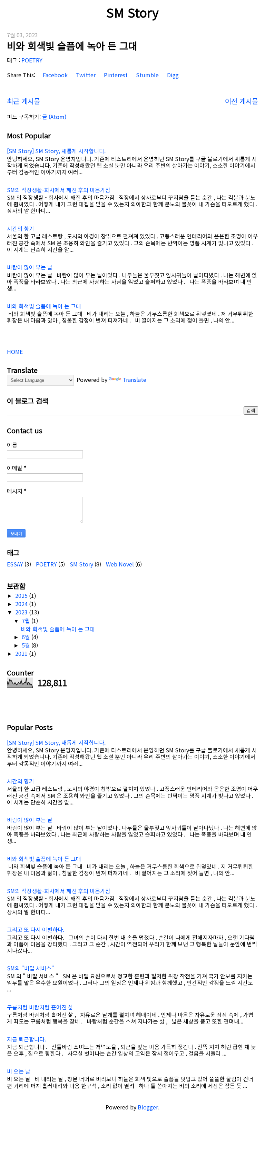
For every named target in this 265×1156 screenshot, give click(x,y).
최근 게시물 (23, 101)
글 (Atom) (54, 116)
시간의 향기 (20, 228)
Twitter (85, 75)
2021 (22, 653)
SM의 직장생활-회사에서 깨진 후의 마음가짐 (58, 190)
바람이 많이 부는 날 (29, 267)
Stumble (147, 75)
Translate (134, 379)
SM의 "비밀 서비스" (30, 968)
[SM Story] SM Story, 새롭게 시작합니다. (56, 151)
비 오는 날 (18, 1071)
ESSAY (15, 564)
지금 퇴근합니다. (26, 1039)
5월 (26, 645)
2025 (22, 595)
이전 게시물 (241, 101)
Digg (172, 75)
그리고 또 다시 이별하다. (35, 929)
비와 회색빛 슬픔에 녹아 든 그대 (72, 45)
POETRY (31, 60)
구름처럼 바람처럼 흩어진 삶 (40, 1007)
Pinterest (115, 75)
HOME (15, 351)
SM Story (132, 12)
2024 (22, 604)
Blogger (148, 1107)
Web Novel (120, 564)
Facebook (54, 75)
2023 (22, 612)
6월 (26, 637)
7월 (26, 620)
